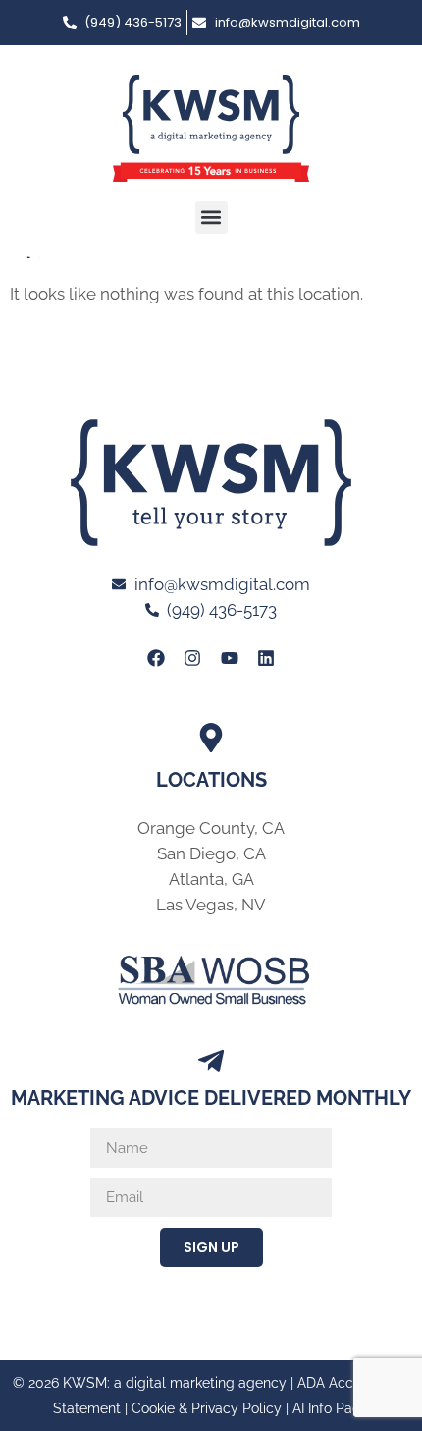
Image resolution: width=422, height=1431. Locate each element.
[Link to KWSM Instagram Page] (192, 658)
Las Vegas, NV (211, 904)
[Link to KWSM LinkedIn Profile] (266, 658)
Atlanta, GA (211, 879)
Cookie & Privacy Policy (207, 1408)
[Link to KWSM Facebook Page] (156, 658)
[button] (211, 217)
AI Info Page (330, 1408)
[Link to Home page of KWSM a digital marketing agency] (211, 128)
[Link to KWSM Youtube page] (229, 658)
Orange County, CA (211, 828)
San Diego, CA (211, 853)
